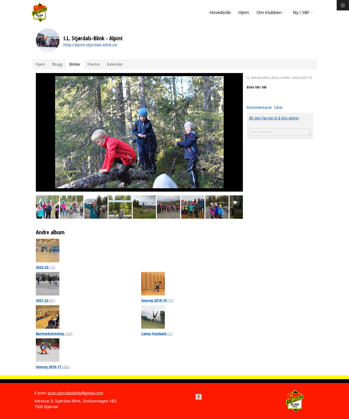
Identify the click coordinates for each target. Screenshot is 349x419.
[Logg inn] (343, 5)
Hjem (243, 12)
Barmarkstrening (54, 333)
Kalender (115, 64)
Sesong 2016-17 (53, 366)
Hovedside (220, 12)
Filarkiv (93, 64)
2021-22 (45, 300)
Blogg (57, 64)
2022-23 (45, 267)
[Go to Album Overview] (47, 250)
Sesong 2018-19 (157, 300)
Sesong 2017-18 (302, 77)
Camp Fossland (157, 333)
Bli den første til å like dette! (274, 118)
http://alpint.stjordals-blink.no (90, 44)
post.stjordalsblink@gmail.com (75, 393)
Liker (278, 107)
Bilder (74, 64)
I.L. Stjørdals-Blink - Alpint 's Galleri (268, 77)
